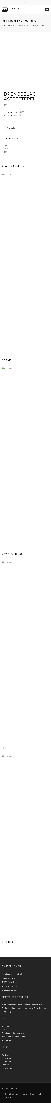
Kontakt (5, 1055)
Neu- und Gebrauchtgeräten (13, 1036)
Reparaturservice (9, 1026)
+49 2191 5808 (12, 986)
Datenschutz (7, 1061)
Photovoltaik (7, 1068)
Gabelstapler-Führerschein (13, 1033)
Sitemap (5, 1064)
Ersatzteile (12, 25)
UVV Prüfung (7, 1030)
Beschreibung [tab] (12, 128)
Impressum (6, 1058)
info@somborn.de (9, 990)
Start (4, 25)
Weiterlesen (25, 265)
